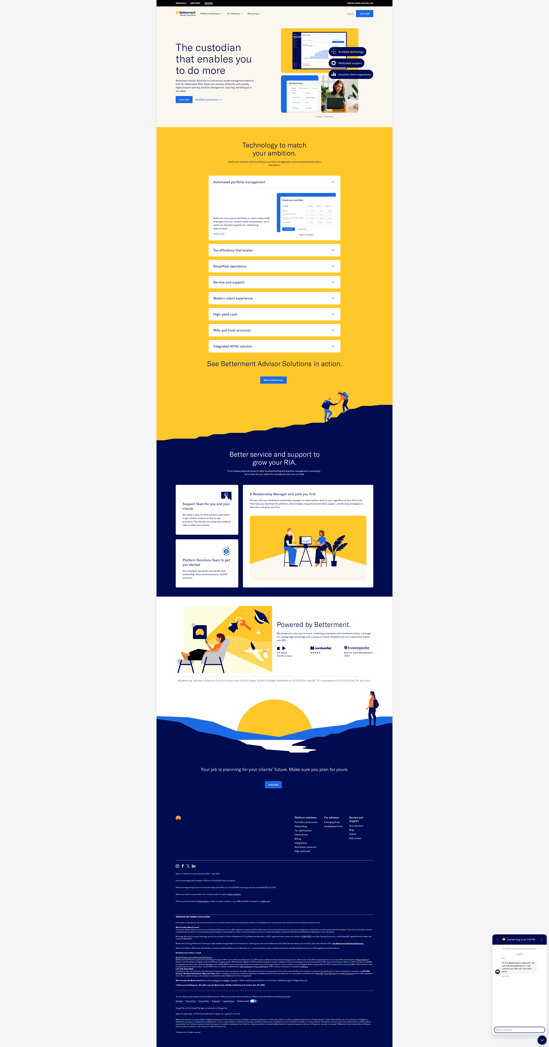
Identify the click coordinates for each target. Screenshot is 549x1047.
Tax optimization (303, 830)
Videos (352, 834)
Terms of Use (190, 1001)
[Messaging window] (519, 984)
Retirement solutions (305, 847)
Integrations (301, 842)
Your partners (356, 825)
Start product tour (273, 380)
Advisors (208, 3)
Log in (350, 13)
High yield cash (302, 851)
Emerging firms (332, 822)
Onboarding (301, 826)
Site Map (179, 1001)
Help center (355, 838)
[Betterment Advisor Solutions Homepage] (186, 13)
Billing (298, 838)
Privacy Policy (203, 1001)
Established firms (333, 826)
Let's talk (365, 13)
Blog (351, 829)
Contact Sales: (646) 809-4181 (360, 3)
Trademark (216, 1001)
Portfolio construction (207, 99)
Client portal (301, 834)
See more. (365, 680)
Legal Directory (228, 1001)
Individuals (181, 3)
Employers (195, 3)
